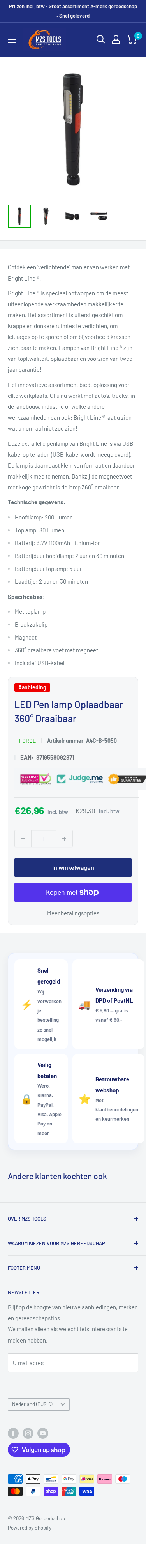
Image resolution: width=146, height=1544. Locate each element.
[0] (132, 39)
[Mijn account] (116, 39)
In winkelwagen (73, 867)
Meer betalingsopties (73, 913)
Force (27, 740)
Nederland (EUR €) (32, 1404)
